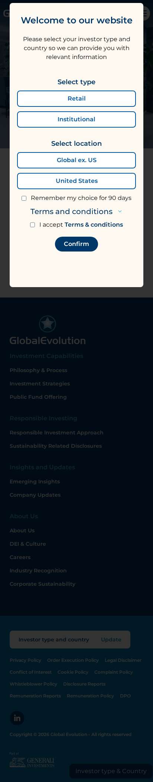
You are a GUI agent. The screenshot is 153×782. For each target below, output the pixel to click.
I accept (81, 224)
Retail (77, 98)
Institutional (76, 119)
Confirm (76, 243)
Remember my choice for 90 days (81, 197)
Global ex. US (77, 160)
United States (77, 180)
